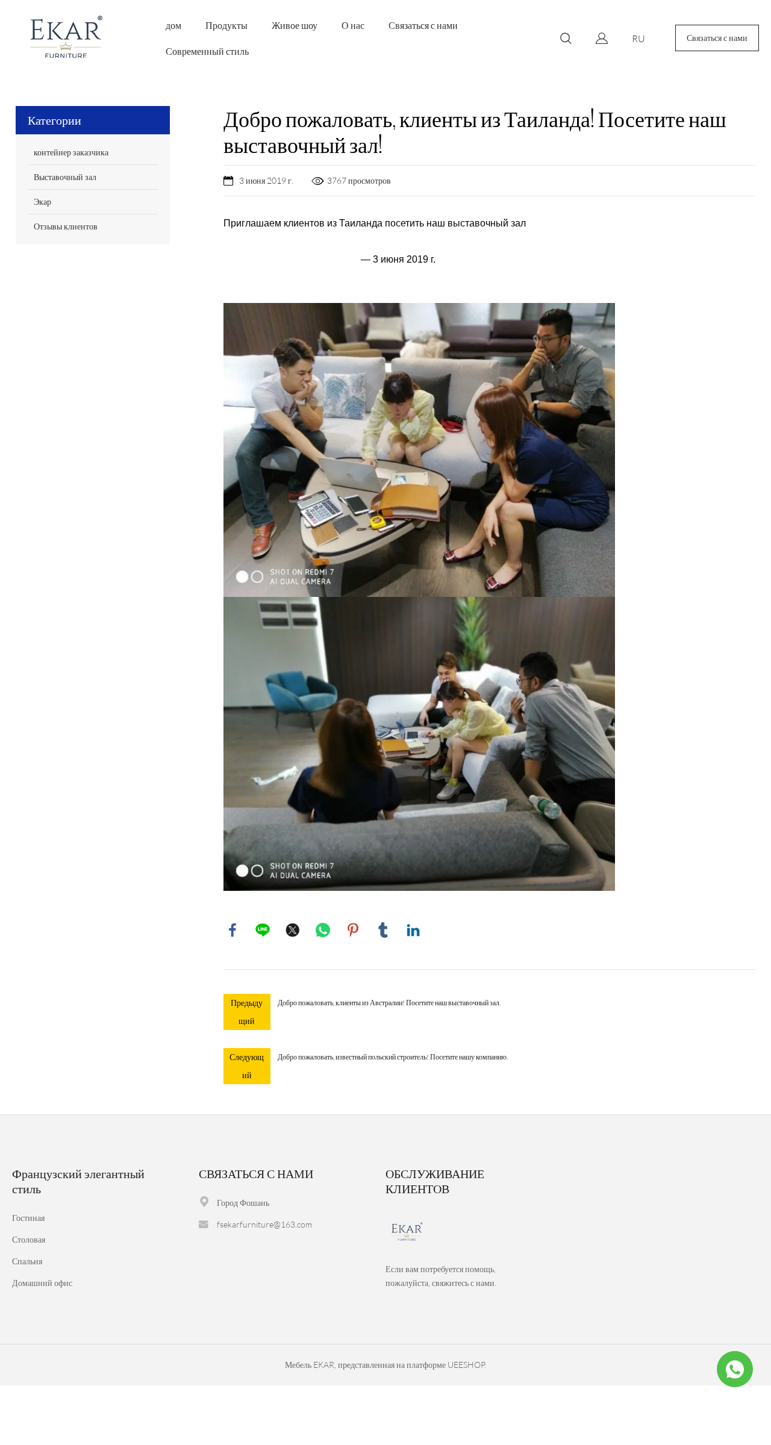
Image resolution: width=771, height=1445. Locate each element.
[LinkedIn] (413, 930)
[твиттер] (293, 930)
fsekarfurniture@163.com (264, 1224)
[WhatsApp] (323, 930)
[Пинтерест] (353, 930)
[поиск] (566, 40)
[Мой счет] (602, 38)
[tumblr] (383, 930)
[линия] (263, 930)
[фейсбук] (232, 930)
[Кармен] (735, 1369)
